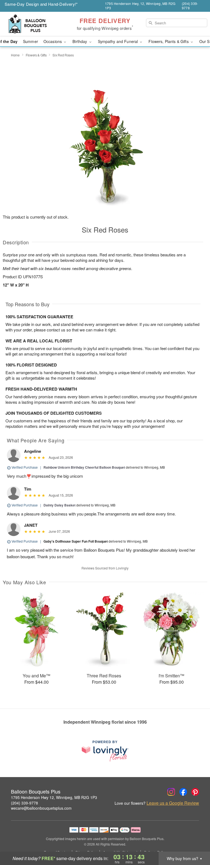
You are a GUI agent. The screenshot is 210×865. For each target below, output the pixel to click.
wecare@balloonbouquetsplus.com (41, 808)
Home (15, 55)
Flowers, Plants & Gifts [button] (168, 41)
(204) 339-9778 (24, 803)
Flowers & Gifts (36, 55)
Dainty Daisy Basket (59, 505)
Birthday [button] (80, 41)
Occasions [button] (53, 41)
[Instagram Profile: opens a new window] (171, 792)
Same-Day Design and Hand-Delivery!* (41, 4)
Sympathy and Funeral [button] (118, 41)
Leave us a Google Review (173, 803)
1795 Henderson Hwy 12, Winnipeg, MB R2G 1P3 (54, 797)
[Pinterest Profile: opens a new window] (195, 792)
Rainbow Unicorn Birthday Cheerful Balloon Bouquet (84, 467)
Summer (30, 41)
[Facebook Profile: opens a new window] (183, 792)
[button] (195, 842)
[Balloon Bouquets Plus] (36, 24)
